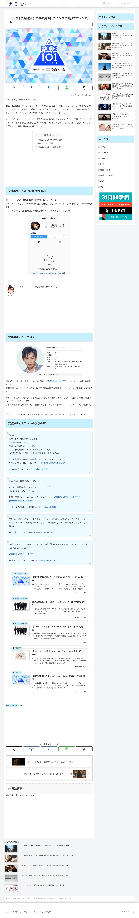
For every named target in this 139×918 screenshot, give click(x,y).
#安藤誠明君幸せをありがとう (67, 497)
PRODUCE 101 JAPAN (56, 381)
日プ (22, 705)
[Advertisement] (49, 168)
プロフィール (17, 912)
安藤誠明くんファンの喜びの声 (49, 147)
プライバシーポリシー (31, 912)
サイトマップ (46, 912)
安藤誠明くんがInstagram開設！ (49, 140)
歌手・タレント (12, 705)
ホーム (8, 912)
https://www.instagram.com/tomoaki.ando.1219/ (49, 273)
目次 (46, 135)
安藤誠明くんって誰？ (46, 143)
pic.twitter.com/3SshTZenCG (21, 501)
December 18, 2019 (39, 469)
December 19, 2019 (46, 532)
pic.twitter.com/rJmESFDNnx (53, 463)
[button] (84, 87)
